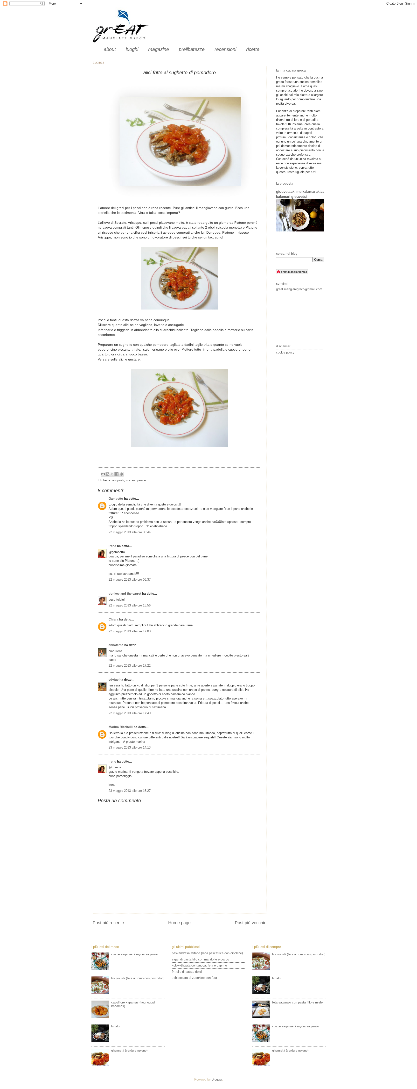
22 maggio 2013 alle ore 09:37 (130, 579)
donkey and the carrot (125, 593)
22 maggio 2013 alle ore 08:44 (130, 532)
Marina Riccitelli (121, 727)
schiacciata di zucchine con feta (194, 978)
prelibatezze (192, 49)
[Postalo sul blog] (107, 474)
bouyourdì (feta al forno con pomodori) (137, 978)
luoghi (132, 49)
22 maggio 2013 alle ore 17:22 (130, 665)
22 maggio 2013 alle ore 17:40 (130, 713)
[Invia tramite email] (103, 474)
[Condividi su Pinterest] (121, 474)
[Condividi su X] (112, 474)
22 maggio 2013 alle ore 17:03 (130, 631)
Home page (179, 922)
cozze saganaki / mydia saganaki (134, 954)
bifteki (115, 1026)
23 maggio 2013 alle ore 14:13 (130, 747)
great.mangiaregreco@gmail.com (299, 289)
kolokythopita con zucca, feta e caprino (199, 965)
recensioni (225, 49)
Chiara (114, 619)
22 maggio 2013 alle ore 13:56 (130, 605)
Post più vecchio (250, 922)
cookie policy (285, 352)
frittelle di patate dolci (187, 972)
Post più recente (108, 922)
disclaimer (283, 346)
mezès (130, 480)
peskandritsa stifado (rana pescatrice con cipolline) (207, 953)
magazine (158, 49)
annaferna (116, 645)
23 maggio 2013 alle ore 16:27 (130, 791)
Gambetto (116, 498)
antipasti (118, 480)
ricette (252, 49)
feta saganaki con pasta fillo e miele (297, 1002)
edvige (113, 679)
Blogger (217, 1079)
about (110, 49)
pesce (141, 480)
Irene (112, 546)
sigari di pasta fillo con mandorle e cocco (200, 959)
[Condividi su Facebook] (116, 474)
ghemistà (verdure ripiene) (129, 1050)
